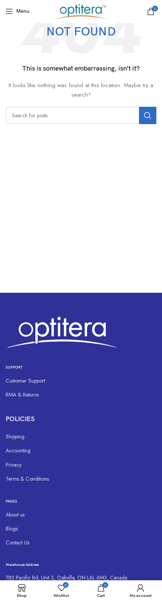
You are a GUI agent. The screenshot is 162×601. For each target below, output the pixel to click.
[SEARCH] (147, 115)
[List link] (81, 381)
